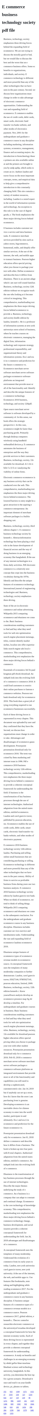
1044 (32, 1404)
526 (25, 1404)
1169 (18, 1392)
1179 (25, 1410)
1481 (32, 1410)
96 (29, 1398)
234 (17, 1395)
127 (23, 1395)
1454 (24, 1407)
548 (5, 1407)
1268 (5, 1404)
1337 (32, 1401)
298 (31, 1407)
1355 (11, 1413)
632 (11, 1392)
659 (5, 1413)
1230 (11, 1410)
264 (5, 1410)
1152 (32, 1392)
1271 (25, 1392)
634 (5, 1398)
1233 (30, 1395)
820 (12, 1404)
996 (12, 1401)
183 (17, 1407)
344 (18, 1410)
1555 (10, 1395)
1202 (18, 1404)
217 (11, 1398)
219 (23, 1398)
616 (11, 1407)
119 (17, 1398)
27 (4, 1395)
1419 (18, 1401)
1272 (5, 1401)
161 (25, 1401)
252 (5, 1392)
